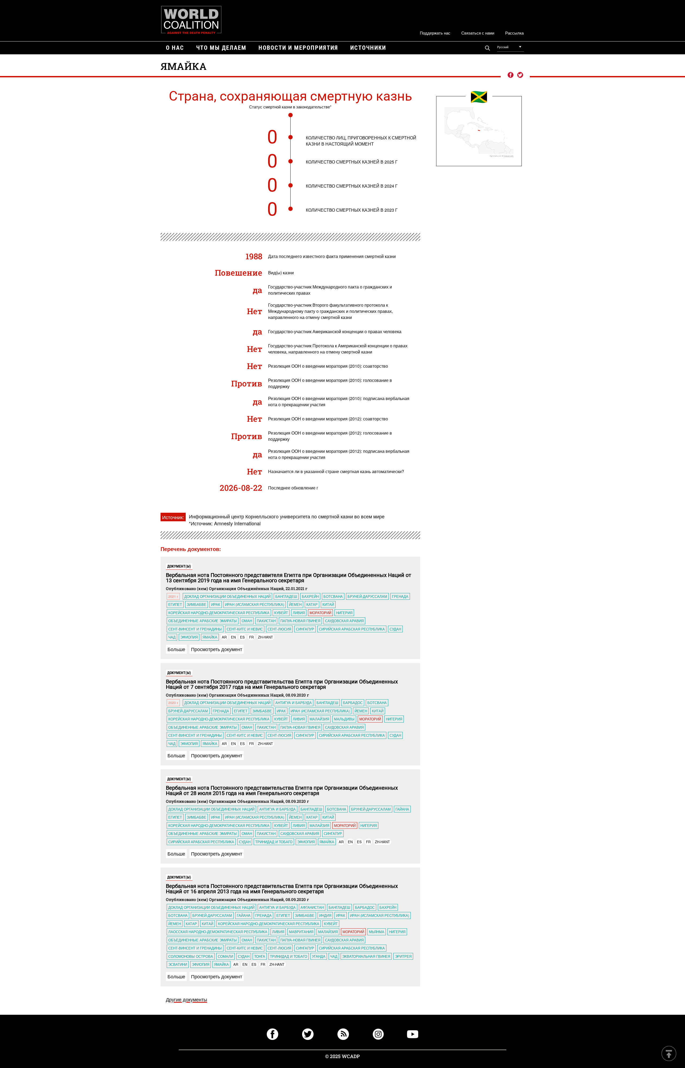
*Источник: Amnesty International (225, 523)
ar (224, 637)
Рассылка (514, 33)
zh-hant (265, 637)
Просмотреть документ (216, 648)
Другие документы (186, 999)
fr (251, 637)
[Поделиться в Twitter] (520, 75)
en (233, 637)
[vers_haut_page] (669, 1054)
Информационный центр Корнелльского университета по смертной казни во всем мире (287, 516)
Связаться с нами (477, 33)
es (242, 637)
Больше (176, 648)
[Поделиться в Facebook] (510, 75)
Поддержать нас (435, 33)
